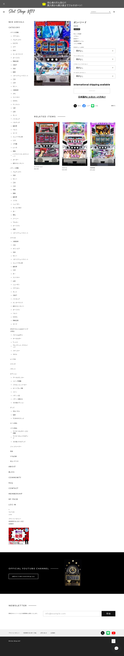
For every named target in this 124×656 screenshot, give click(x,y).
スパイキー (16, 97)
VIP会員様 (13, 456)
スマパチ (13, 364)
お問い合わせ (43, 633)
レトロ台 (13, 359)
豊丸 (14, 215)
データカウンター (18, 377)
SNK (14, 50)
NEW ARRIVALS (16, 22)
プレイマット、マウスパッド (20, 346)
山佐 (14, 111)
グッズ (12, 407)
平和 (14, 190)
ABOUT (12, 467)
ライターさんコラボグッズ (20, 437)
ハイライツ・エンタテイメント (21, 155)
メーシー (15, 218)
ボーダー (15, 159)
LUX (14, 140)
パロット (13, 369)
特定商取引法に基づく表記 (16, 521)
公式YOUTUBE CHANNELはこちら (23, 576)
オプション (13, 374)
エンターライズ (18, 54)
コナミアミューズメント (20, 75)
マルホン (15, 222)
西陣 (14, 151)
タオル (15, 354)
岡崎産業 (15, 61)
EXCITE (15, 43)
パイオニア (16, 119)
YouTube (12, 512)
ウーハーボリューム (78, 55)
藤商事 (15, 126)
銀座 (14, 72)
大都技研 (15, 90)
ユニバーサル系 (18, 137)
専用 (11, 451)
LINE (10, 514)
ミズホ (15, 200)
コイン (15, 392)
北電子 (15, 65)
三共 (14, 79)
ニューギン (16, 204)
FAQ (11, 483)
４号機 (15, 144)
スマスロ (13, 238)
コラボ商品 (13, 428)
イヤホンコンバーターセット (81, 64)
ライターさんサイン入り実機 (20, 432)
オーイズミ (16, 58)
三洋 (14, 83)
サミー (15, 86)
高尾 (14, 229)
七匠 (14, 108)
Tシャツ (15, 342)
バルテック (16, 122)
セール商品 (13, 423)
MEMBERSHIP (15, 494)
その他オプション (18, 402)
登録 (108, 613)
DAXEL (15, 101)
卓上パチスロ (14, 461)
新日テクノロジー (18, 163)
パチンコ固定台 (18, 399)
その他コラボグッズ (19, 441)
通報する (113, 105)
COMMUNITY (15, 478)
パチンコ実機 (14, 168)
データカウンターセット (80, 72)
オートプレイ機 (18, 388)
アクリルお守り (18, 335)
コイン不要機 (17, 381)
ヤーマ (15, 133)
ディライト (16, 104)
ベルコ (15, 129)
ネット (15, 115)
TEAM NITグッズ (18, 418)
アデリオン (16, 36)
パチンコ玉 (16, 395)
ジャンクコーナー (15, 446)
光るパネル (16, 411)
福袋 (14, 415)
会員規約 (11, 523)
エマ (14, 47)
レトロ (15, 147)
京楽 (14, 68)
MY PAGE (13, 499)
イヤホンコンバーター (20, 385)
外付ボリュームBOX (79, 47)
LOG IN (12, 505)
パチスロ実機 (14, 32)
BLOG (12, 472)
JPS (14, 93)
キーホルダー (17, 338)
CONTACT (13, 488)
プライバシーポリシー (15, 518)
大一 (14, 211)
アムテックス (17, 39)
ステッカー (16, 350)
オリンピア (16, 248)
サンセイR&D (17, 208)
